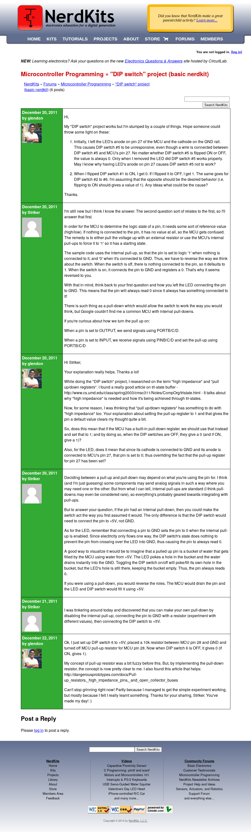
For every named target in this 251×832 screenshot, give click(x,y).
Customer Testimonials (199, 770)
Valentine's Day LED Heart (126, 788)
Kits (53, 770)
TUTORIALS (75, 39)
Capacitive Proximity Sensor (126, 765)
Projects (53, 774)
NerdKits (31, 84)
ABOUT (131, 39)
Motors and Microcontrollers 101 (126, 774)
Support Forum (199, 793)
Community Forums (199, 761)
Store (53, 788)
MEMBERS (212, 39)
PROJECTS (105, 39)
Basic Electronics (199, 765)
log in (39, 730)
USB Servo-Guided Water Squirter (127, 784)
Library (53, 779)
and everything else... (199, 798)
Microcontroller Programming (86, 84)
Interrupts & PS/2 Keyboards (127, 779)
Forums (50, 84)
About (53, 784)
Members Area (53, 793)
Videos (126, 761)
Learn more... (206, 20)
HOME (34, 39)
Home (53, 765)
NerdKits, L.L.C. (138, 820)
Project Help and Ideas (199, 784)
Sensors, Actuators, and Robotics (199, 788)
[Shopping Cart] (166, 39)
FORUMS (185, 39)
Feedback (53, 798)
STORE (152, 39)
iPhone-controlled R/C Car (126, 793)
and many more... (126, 798)
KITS (52, 39)
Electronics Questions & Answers (154, 61)
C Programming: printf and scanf (127, 770)
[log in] (236, 52)
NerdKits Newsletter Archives (199, 779)
